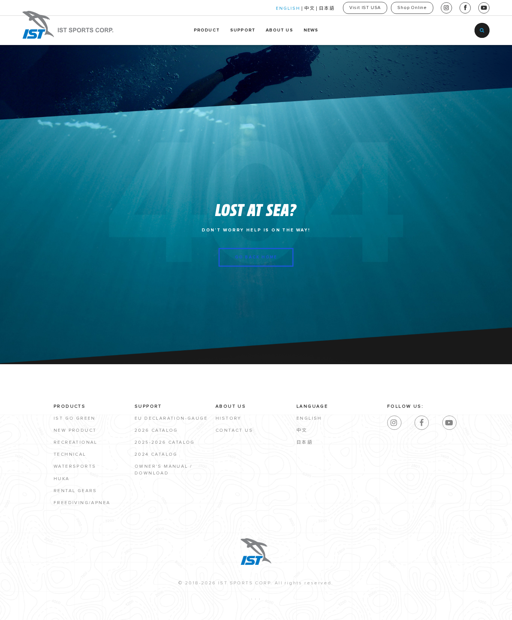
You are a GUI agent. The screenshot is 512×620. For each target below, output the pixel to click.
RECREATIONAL (75, 442)
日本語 (327, 8)
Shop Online (412, 8)
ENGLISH (288, 8)
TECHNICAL (70, 454)
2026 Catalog (156, 430)
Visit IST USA (365, 8)
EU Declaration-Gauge (171, 418)
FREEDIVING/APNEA (82, 503)
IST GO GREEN (75, 418)
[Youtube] (449, 423)
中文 (309, 8)
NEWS (311, 30)
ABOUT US (279, 30)
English (309, 418)
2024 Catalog (156, 454)
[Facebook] (422, 423)
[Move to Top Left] (64, 610)
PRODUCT (207, 30)
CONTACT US (234, 430)
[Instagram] (394, 423)
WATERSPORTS (75, 466)
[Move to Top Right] (68, 610)
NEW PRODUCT (75, 430)
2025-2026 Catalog (165, 442)
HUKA (62, 479)
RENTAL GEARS (75, 491)
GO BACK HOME (256, 257)
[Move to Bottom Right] (68, 614)
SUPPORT (242, 30)
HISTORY (228, 418)
